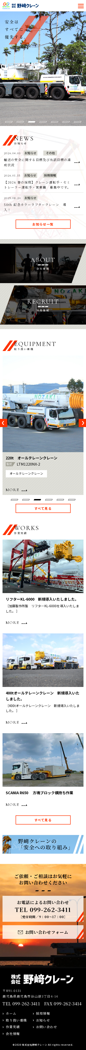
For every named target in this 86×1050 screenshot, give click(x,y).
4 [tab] (43, 121)
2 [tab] (20, 121)
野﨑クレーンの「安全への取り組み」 (45, 844)
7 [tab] (77, 121)
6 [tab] (66, 121)
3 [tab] (31, 121)
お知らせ (43, 1020)
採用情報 (43, 1013)
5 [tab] (54, 121)
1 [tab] (8, 121)
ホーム (11, 1013)
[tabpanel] (43, 425)
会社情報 (13, 1033)
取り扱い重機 (16, 1020)
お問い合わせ (46, 1026)
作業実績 (13, 1026)
